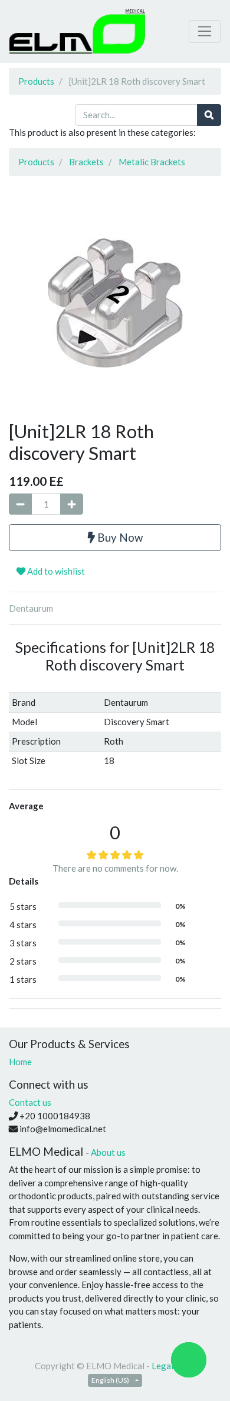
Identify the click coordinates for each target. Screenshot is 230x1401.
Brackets (86, 161)
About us (108, 1152)
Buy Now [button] (119, 537)
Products (36, 81)
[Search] (209, 115)
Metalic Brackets (152, 161)
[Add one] (71, 504)
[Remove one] (20, 504)
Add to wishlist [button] (55, 571)
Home (20, 1061)
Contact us (30, 1102)
